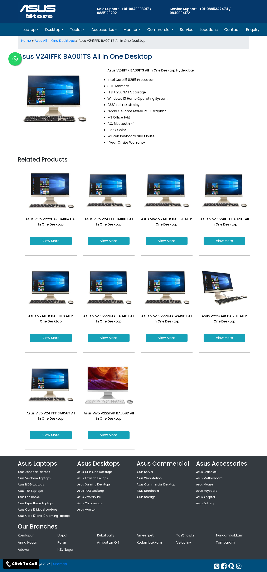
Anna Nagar (27, 542)
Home (26, 40)
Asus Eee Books (29, 497)
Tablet (76, 29)
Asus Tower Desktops (92, 478)
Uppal (62, 535)
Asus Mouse (204, 484)
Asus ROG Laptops (31, 484)
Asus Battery (205, 503)
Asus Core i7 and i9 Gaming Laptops (44, 516)
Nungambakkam (229, 535)
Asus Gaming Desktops (94, 484)
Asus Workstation (149, 478)
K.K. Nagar (65, 549)
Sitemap (60, 564)
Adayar (24, 549)
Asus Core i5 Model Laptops (37, 509)
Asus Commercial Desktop (156, 484)
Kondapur (26, 535)
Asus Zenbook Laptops (34, 472)
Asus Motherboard (209, 478)
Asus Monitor (86, 509)
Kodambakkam (149, 542)
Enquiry (252, 29)
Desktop (52, 29)
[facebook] (224, 566)
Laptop (29, 29)
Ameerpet (145, 535)
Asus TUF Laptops (30, 491)
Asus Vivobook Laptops (34, 478)
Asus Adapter (205, 497)
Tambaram (225, 542)
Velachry (183, 542)
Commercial (158, 29)
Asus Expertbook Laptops (36, 503)
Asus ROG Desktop (90, 491)
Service (186, 29)
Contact (232, 29)
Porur (61, 542)
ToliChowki (185, 535)
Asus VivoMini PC (89, 497)
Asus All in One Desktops (55, 40)
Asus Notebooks (148, 491)
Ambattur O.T (108, 542)
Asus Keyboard (206, 491)
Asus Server (145, 472)
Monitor (130, 29)
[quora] (231, 566)
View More (50, 240)
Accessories (102, 29)
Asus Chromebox (89, 503)
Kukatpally (105, 535)
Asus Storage (146, 497)
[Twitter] (216, 566)
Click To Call (24, 563)
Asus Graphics (206, 472)
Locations (209, 29)
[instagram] (239, 566)
